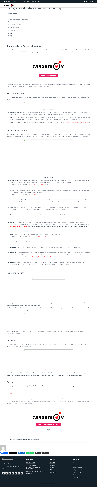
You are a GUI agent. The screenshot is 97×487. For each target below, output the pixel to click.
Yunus (11, 448)
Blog (63, 5)
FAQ (11, 36)
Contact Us (84, 5)
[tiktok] (92, 1)
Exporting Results (14, 27)
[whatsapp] (84, 1)
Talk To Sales (53, 470)
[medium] (3, 473)
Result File (12, 30)
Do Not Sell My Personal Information (33, 468)
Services (52, 463)
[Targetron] (9, 5)
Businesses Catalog (47, 5)
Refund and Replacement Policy (35, 471)
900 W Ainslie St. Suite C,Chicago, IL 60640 (29, 1)
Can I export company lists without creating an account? (24, 439)
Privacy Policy (30, 463)
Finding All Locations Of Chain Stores (37, 184)
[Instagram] (90, 1)
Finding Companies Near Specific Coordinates (77, 122)
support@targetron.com (11, 1)
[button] (88, 13)
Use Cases (57, 5)
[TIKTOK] (19, 473)
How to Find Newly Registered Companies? (39, 257)
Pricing (68, 5)
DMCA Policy (29, 473)
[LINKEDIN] (10, 473)
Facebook (31, 448)
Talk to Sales (75, 5)
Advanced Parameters (15, 25)
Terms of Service (31, 465)
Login (90, 5)
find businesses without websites (18, 227)
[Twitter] (86, 1)
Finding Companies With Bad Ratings (38, 236)
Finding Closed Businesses (35, 194)
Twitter (41, 448)
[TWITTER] (22, 473)
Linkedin (36, 448)
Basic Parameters (14, 22)
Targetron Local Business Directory (19, 19)
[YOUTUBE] (13, 473)
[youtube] (88, 1)
